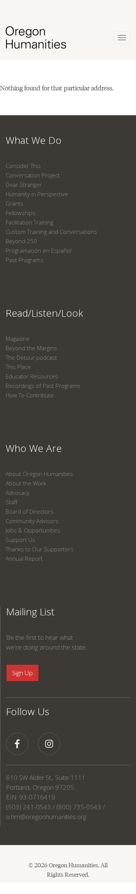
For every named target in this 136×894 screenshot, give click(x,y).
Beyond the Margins (31, 348)
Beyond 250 (21, 241)
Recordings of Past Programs (43, 385)
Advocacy (17, 492)
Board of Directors (29, 511)
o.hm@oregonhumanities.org (46, 816)
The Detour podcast (31, 357)
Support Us (20, 539)
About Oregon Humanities (39, 474)
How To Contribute (30, 395)
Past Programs (24, 260)
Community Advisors (32, 521)
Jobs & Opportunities (33, 530)
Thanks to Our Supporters (40, 549)
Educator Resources (32, 376)
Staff (11, 502)
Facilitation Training (29, 222)
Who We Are (34, 448)
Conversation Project (33, 175)
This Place (18, 367)
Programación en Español (38, 250)
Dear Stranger (24, 184)
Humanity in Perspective (37, 194)
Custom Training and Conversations (51, 231)
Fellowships (21, 213)
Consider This (23, 165)
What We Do (34, 140)
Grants (14, 203)
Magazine (17, 338)
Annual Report (24, 558)
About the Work (26, 483)
